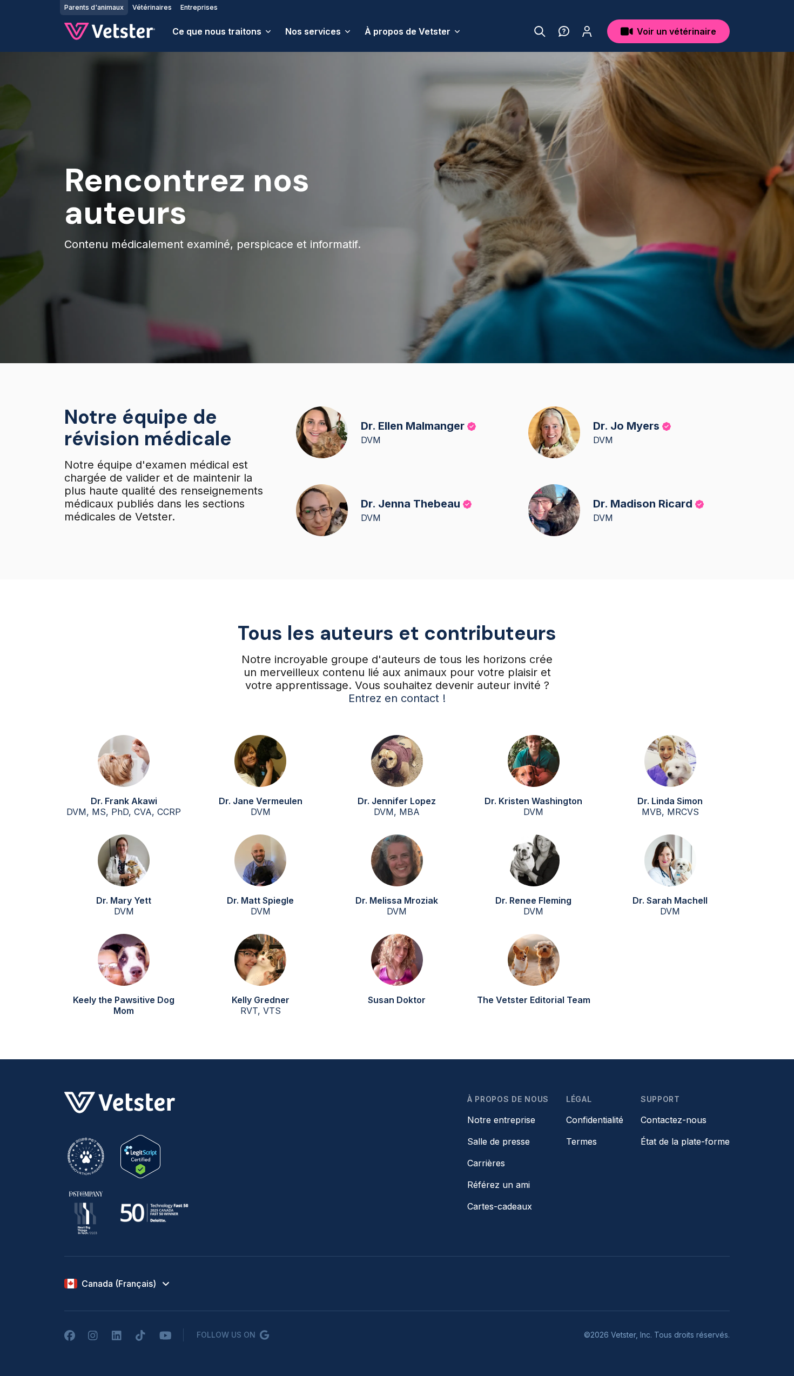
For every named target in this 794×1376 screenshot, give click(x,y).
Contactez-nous (673, 1119)
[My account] (587, 31)
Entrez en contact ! (397, 698)
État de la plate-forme (685, 1141)
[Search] (540, 31)
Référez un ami (498, 1184)
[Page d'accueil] (109, 31)
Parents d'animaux (94, 7)
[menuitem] (222, 31)
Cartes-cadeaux (499, 1206)
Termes (581, 1141)
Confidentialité (594, 1119)
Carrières (486, 1163)
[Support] (564, 31)
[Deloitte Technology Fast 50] (154, 1212)
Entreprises (199, 7)
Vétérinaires (152, 7)
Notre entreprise (501, 1119)
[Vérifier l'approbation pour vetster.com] (140, 1156)
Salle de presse (498, 1141)
